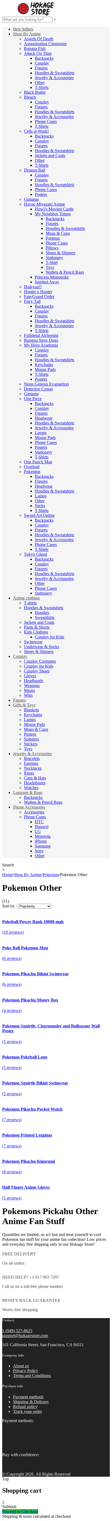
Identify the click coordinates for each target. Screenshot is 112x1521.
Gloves (30, 676)
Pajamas (53, 238)
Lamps (40, 432)
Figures (41, 68)
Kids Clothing (36, 632)
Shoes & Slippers (60, 252)
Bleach (30, 97)
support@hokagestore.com (25, 1335)
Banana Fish (34, 48)
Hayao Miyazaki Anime (44, 204)
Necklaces (33, 768)
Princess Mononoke (52, 277)
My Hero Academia (41, 345)
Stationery (54, 257)
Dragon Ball (34, 170)
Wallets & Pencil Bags (65, 272)
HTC (39, 821)
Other (40, 82)
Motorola (43, 836)
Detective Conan (38, 389)
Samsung (43, 846)
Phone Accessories (29, 807)
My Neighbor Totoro (53, 214)
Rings (29, 773)
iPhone (41, 841)
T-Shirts (41, 87)
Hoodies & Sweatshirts (54, 73)
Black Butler (35, 92)
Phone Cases (46, 121)
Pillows (52, 248)
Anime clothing (26, 598)
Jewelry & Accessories (54, 77)
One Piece (33, 398)
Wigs (28, 695)
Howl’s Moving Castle (54, 209)
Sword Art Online (39, 515)
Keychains (44, 364)
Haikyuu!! (33, 286)
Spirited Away (47, 282)
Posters (41, 194)
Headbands (33, 680)
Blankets (31, 710)
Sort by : (9, 906)
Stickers (31, 744)
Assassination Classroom (45, 43)
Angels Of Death (38, 38)
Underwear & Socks (41, 646)
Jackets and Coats (50, 155)
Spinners (31, 739)
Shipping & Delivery (31, 1401)
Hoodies (42, 612)
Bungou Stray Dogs (41, 340)
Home (7, 874)
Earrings (31, 763)
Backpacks (44, 58)
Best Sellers (23, 29)
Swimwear (33, 641)
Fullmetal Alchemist (41, 335)
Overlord (31, 466)
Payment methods (28, 1397)
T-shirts (30, 603)
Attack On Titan (38, 53)
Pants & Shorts (36, 627)
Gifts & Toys (24, 705)
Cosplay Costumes (40, 661)
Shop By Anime (27, 34)
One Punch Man (38, 462)
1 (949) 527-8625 (17, 1330)
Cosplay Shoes (36, 671)
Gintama (31, 199)
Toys (50, 267)
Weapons (32, 685)
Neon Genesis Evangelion (46, 384)
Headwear (43, 418)
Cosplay (42, 63)
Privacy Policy (25, 1370)
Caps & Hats (35, 778)
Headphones (34, 782)
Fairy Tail (32, 301)
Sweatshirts (44, 617)
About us (21, 1365)
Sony (39, 851)
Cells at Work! (36, 131)
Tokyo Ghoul (35, 554)
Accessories (34, 812)
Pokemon (32, 471)
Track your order (27, 1411)
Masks (29, 690)
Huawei (41, 826)
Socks (40, 505)
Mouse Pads (45, 369)
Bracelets (32, 758)
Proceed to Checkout (20, 1511)
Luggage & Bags (27, 792)
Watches (31, 787)
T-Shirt (52, 262)
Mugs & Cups (58, 233)
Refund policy (25, 1406)
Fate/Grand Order (39, 296)
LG (38, 831)
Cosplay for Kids (49, 637)
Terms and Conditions (32, 1375)
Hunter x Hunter (38, 291)
